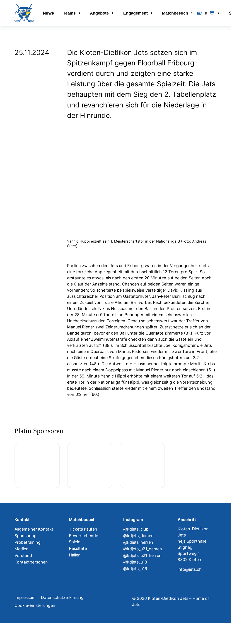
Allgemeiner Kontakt (33, 529)
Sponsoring (25, 535)
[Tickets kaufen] (199, 13)
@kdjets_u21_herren (142, 555)
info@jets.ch (190, 569)
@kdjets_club (135, 529)
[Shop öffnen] (212, 13)
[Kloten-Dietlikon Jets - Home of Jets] (24, 13)
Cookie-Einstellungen (34, 605)
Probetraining (27, 542)
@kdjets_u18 (135, 562)
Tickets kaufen (83, 529)
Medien (21, 548)
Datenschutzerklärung (62, 597)
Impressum (25, 597)
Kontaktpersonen (31, 562)
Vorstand (23, 555)
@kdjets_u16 (135, 568)
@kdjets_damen (138, 535)
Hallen (75, 555)
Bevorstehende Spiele (83, 538)
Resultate (78, 548)
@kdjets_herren (138, 542)
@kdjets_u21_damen (142, 548)
